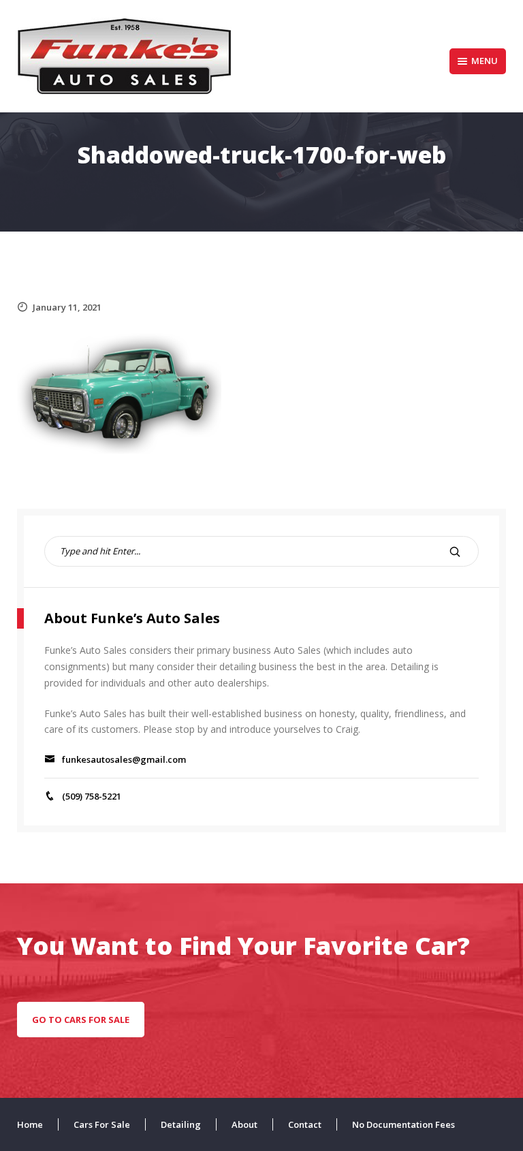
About (244, 1124)
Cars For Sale (102, 1124)
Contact (304, 1124)
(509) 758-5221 (91, 796)
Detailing (181, 1124)
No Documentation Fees (403, 1124)
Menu (484, 60)
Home (30, 1124)
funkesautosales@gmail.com (124, 759)
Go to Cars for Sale (80, 1019)
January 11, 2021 (67, 307)
